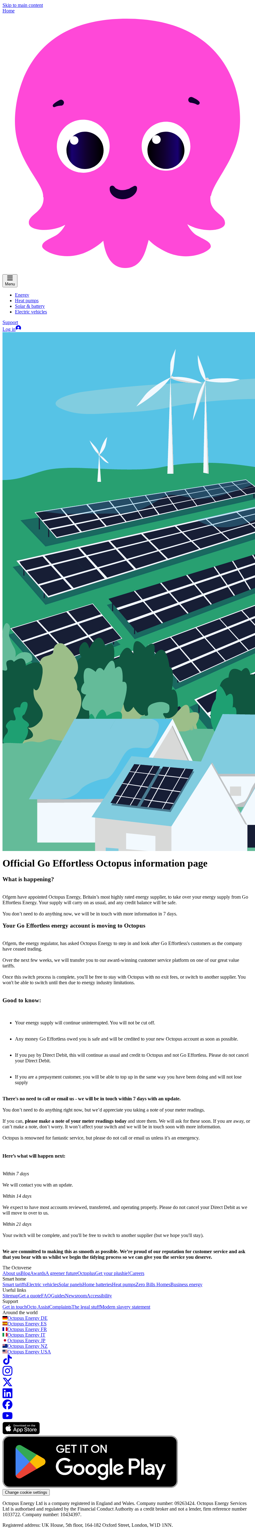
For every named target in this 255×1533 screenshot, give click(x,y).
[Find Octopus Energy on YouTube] (7, 1419)
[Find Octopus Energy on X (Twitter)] (7, 1385)
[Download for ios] (21, 1432)
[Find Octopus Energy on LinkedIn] (7, 1396)
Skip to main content (22, 5)
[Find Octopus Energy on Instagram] (7, 1374)
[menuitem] (22, 295)
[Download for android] (90, 1486)
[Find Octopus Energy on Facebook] (7, 1407)
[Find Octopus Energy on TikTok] (7, 1363)
